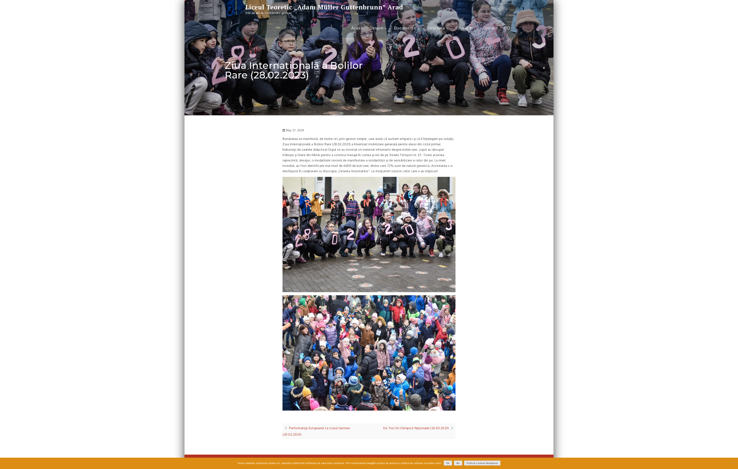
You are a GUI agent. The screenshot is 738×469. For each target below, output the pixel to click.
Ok (448, 463)
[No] (733, 463)
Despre (376, 27)
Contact (490, 27)
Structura (436, 27)
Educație (463, 27)
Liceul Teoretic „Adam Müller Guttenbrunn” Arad (324, 7)
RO (507, 27)
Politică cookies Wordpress (482, 463)
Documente (405, 27)
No (458, 463)
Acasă (357, 27)
